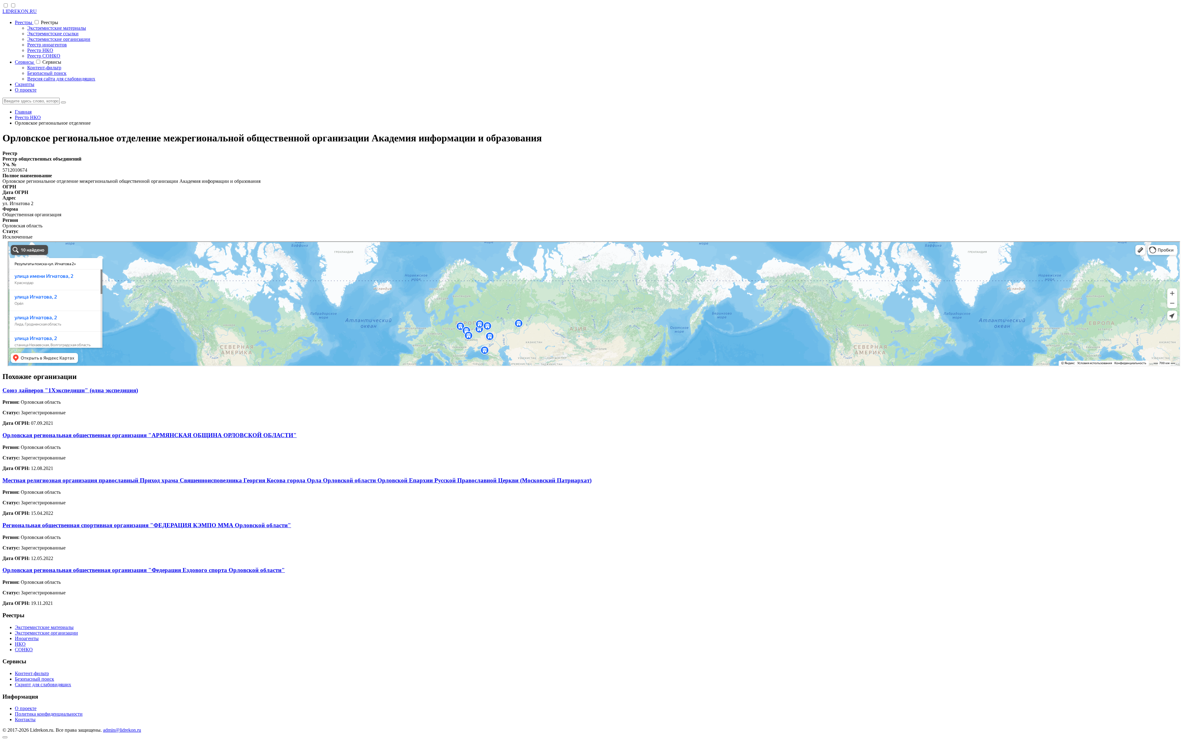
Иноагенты (27, 638)
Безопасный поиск (47, 73)
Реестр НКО (40, 50)
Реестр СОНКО (43, 55)
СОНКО (24, 649)
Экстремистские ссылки (53, 33)
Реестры (24, 22)
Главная (23, 111)
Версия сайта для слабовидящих (61, 78)
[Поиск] (63, 102)
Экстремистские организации (58, 39)
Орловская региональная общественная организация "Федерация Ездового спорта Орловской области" (143, 570)
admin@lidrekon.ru (122, 730)
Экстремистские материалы (56, 28)
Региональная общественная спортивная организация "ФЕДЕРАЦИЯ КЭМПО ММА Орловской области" (146, 525)
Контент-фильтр (44, 67)
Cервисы (25, 62)
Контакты (25, 719)
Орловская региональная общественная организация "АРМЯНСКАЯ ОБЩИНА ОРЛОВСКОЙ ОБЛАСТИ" (149, 435)
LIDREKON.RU (19, 11)
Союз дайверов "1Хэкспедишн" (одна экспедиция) (70, 390)
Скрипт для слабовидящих (43, 684)
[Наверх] (4, 737)
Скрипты (24, 84)
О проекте (26, 90)
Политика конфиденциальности (49, 714)
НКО (20, 644)
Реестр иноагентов (47, 44)
